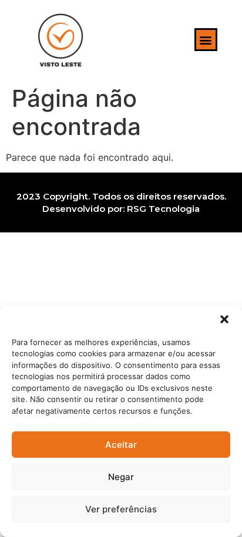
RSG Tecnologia (163, 208)
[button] (224, 319)
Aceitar (121, 444)
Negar (121, 476)
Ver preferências (121, 509)
